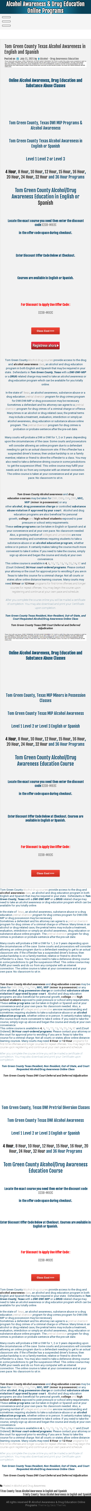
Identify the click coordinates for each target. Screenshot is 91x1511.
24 (74, 563)
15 (61, 563)
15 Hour (65, 171)
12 (56, 563)
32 (79, 563)
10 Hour (36, 171)
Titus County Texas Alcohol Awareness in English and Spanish (33, 1491)
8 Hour (23, 171)
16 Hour (79, 171)
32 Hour (41, 177)
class (29, 364)
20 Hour (13, 177)
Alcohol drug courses (40, 360)
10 (52, 563)
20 (70, 563)
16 (65, 563)
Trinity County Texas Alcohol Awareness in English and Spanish (57, 1494)
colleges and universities (57, 534)
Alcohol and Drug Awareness (30, 1485)
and (40, 518)
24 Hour (27, 177)
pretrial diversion (35, 396)
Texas (26, 392)
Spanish (45, 203)
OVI (67, 498)
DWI (73, 498)
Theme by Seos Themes (52, 1505)
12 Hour (51, 171)
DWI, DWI (57, 498)
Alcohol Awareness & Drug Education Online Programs (45, 7)
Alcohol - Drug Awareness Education (59, 58)
